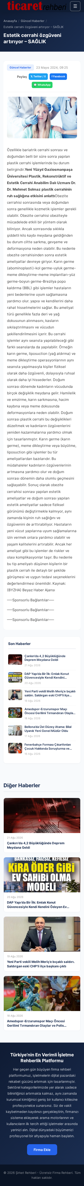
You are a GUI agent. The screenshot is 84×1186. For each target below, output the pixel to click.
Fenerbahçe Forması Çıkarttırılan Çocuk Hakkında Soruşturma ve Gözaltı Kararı (47, 748)
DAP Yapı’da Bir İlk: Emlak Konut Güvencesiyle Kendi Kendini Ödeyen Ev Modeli (46, 677)
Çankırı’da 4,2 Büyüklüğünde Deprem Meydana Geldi (45, 658)
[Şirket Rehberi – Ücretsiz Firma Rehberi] (37, 6)
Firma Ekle (42, 1150)
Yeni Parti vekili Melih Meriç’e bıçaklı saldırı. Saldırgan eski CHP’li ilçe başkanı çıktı (49, 695)
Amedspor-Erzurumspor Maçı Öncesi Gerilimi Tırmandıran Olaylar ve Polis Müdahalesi (49, 713)
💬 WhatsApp (42, 84)
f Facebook (58, 76)
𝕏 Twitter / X (38, 76)
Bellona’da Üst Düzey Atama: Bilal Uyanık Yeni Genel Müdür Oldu (47, 729)
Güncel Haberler (32, 21)
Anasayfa (10, 21)
